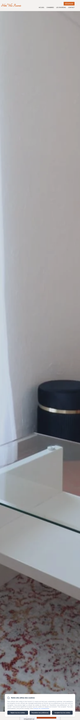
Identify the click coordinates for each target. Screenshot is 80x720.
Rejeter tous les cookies (18, 712)
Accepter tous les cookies (62, 712)
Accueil (41, 7)
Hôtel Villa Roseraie (11, 5)
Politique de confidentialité (41, 708)
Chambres (50, 7)
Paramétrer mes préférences (40, 712)
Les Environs (61, 7)
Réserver (69, 3)
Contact (71, 7)
